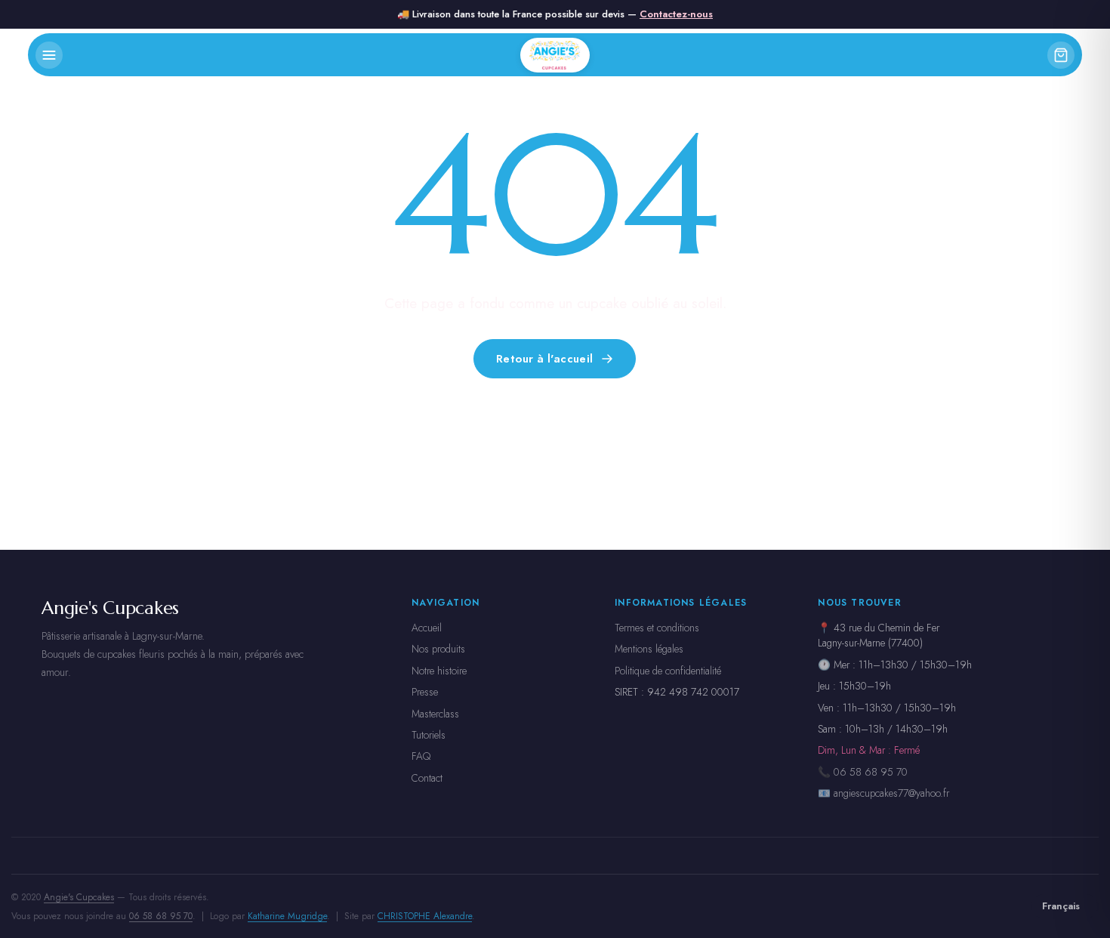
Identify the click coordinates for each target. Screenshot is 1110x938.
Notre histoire (439, 670)
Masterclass (435, 713)
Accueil (427, 627)
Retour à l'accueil (545, 358)
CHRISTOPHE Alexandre (425, 916)
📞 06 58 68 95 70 (863, 771)
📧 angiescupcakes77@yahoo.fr (883, 793)
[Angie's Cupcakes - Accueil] (555, 55)
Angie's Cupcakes (79, 897)
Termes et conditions (657, 627)
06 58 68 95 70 (161, 916)
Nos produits (438, 648)
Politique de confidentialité (668, 670)
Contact (427, 777)
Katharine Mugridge (287, 916)
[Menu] (49, 55)
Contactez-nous (676, 14)
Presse (425, 691)
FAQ (421, 756)
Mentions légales (649, 648)
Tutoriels (429, 734)
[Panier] (1061, 55)
